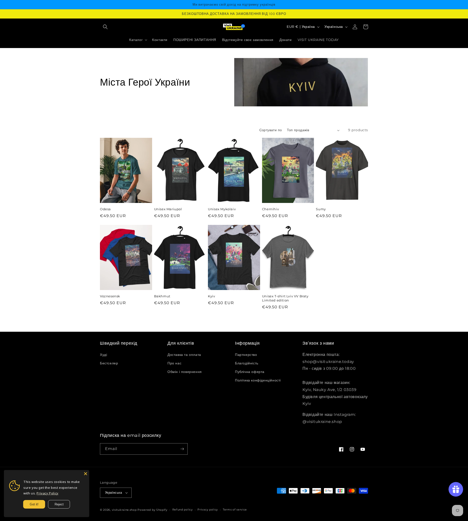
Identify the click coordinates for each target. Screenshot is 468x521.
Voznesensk (110, 296)
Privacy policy (207, 509)
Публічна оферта (249, 372)
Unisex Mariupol (168, 209)
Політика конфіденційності (258, 380)
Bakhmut (162, 296)
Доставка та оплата (184, 354)
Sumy (321, 209)
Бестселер (109, 363)
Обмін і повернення (184, 372)
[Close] (85, 473)
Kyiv (211, 296)
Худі (103, 354)
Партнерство (246, 354)
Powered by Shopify (152, 509)
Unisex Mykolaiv (222, 209)
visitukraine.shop (124, 509)
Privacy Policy (47, 493)
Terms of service (235, 509)
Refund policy (182, 509)
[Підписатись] (182, 449)
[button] (105, 26)
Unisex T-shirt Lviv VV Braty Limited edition (285, 298)
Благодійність (246, 363)
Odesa (105, 209)
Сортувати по (270, 130)
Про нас (174, 363)
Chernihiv (270, 209)
